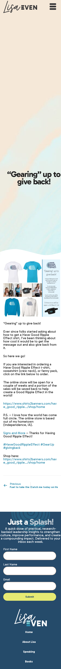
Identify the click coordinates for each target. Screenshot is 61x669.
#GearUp (47, 444)
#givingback (11, 448)
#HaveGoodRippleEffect (21, 444)
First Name (10, 549)
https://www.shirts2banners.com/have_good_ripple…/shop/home (30, 405)
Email (6, 579)
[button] (52, 6)
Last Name (10, 564)
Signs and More (14, 433)
